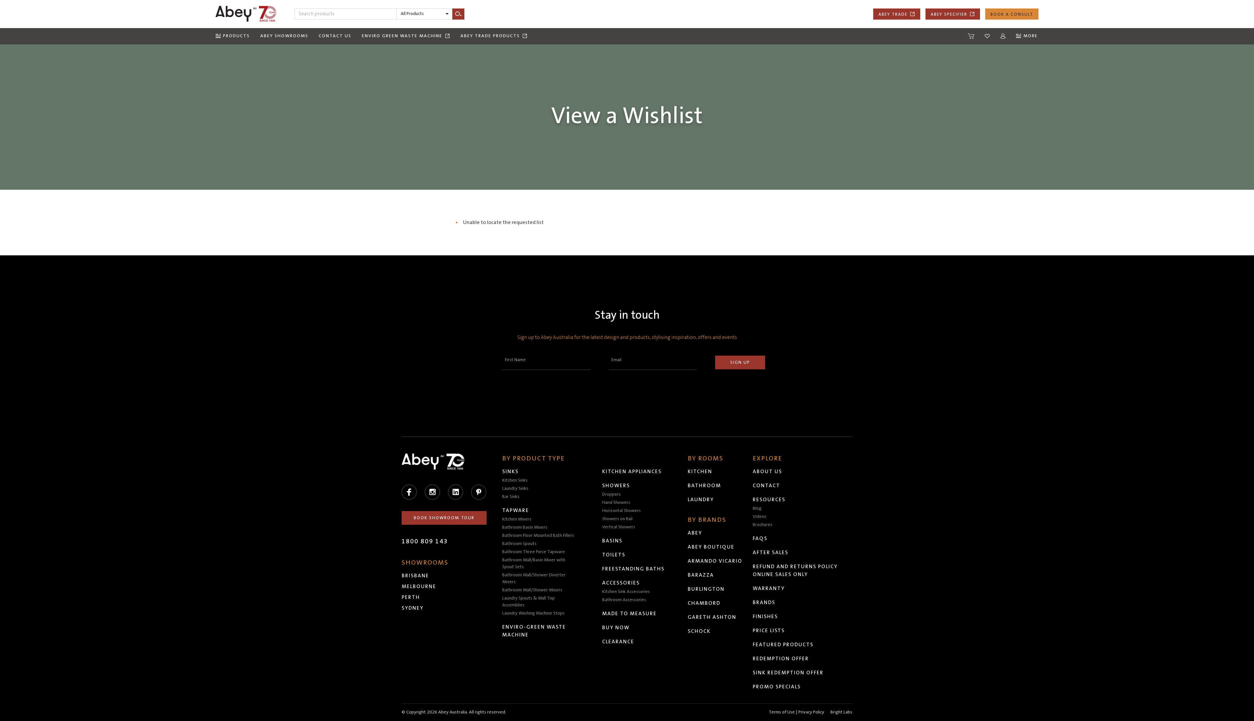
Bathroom (704, 486)
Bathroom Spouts (519, 543)
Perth (411, 597)
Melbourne (419, 586)
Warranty (769, 588)
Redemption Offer (781, 659)
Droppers (611, 494)
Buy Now (616, 628)
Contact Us (335, 36)
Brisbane (415, 576)
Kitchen (700, 471)
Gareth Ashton (712, 617)
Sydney (413, 608)
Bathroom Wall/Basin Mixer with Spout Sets (533, 563)
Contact (766, 486)
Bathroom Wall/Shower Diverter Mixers (534, 578)
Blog (757, 508)
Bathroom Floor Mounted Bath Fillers (538, 535)
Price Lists (769, 630)
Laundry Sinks (515, 488)
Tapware (515, 510)
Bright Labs (841, 712)
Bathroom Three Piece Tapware (533, 551)
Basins (612, 541)
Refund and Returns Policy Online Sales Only (795, 570)
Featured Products (783, 645)
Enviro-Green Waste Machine (534, 631)
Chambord (704, 603)
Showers (616, 486)
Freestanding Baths (633, 569)
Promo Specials (777, 687)
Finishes (765, 616)
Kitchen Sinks (515, 480)
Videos (759, 516)
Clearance (618, 642)
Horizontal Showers (621, 510)
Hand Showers (616, 502)
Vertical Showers (618, 527)
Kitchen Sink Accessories (626, 591)
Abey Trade (893, 14)
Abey (695, 533)
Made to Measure (629, 614)
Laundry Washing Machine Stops (533, 613)
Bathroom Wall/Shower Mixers (532, 590)
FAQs (760, 538)
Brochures (762, 524)
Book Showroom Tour (444, 518)
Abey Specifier (949, 14)
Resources (769, 500)
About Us (767, 471)
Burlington (706, 589)
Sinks (510, 471)
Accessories (621, 583)
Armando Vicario (715, 561)
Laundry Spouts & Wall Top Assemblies (528, 602)
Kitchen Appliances (632, 471)
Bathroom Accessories (624, 599)
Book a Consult (1011, 14)
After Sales (770, 552)
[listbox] (424, 14)
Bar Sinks (511, 496)
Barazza (701, 575)
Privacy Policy (811, 712)
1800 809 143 (425, 541)
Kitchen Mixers (516, 519)
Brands (764, 602)
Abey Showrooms (284, 36)
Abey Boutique (711, 547)
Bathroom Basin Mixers (524, 527)
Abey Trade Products (490, 36)
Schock (699, 631)
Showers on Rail (617, 518)
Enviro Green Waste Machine (402, 36)
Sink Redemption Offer (788, 673)
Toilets (613, 555)
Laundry (701, 500)
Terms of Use (782, 712)
